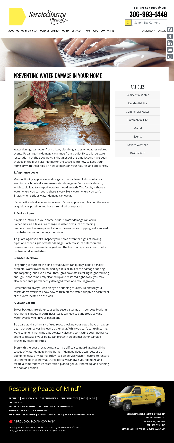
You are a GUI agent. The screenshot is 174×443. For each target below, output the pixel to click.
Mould (138, 128)
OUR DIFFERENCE (69, 398)
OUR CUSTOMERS (49, 398)
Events (137, 136)
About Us (13, 30)
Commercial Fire (137, 120)
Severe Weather (137, 145)
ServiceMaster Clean (50, 414)
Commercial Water (137, 111)
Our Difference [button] (71, 30)
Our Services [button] (28, 30)
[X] (170, 36)
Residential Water (137, 95)
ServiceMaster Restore (22, 414)
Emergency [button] (147, 30)
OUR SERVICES (29, 398)
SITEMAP (13, 410)
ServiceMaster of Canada (79, 414)
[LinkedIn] (170, 43)
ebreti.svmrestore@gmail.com (147, 428)
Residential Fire (137, 103)
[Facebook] (170, 29)
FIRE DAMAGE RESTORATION (58, 406)
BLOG (92, 398)
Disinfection (137, 153)
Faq (87, 30)
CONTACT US (15, 402)
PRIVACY (25, 410)
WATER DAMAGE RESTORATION (25, 406)
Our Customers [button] (49, 30)
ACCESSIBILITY (39, 410)
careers (162, 30)
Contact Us (107, 30)
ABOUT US (14, 398)
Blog (95, 30)
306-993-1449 (148, 14)
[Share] (170, 56)
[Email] (170, 49)
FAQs (83, 398)
